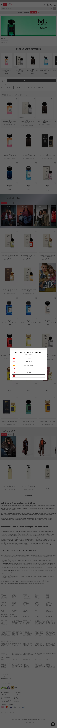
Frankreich (28, 368)
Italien (28, 372)
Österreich (28, 361)
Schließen (45, 349)
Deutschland (28, 365)
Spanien (28, 376)
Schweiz (28, 358)
